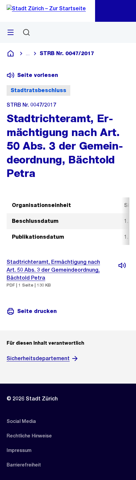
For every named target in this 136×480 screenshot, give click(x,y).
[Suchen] (26, 32)
